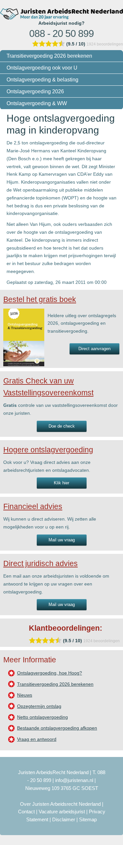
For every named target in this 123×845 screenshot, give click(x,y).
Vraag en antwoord (36, 739)
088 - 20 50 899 (61, 33)
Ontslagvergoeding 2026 (35, 91)
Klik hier (61, 482)
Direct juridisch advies (40, 563)
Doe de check (62, 426)
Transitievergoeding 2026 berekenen (49, 56)
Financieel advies (32, 506)
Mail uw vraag (62, 539)
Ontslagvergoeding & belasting (42, 79)
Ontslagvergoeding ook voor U (42, 68)
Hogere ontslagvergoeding (48, 449)
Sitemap (88, 819)
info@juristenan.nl (74, 780)
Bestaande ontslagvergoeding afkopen (57, 728)
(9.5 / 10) (76, 43)
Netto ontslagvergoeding (42, 717)
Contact (26, 811)
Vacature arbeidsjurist (62, 811)
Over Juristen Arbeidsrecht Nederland (60, 804)
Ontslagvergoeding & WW (37, 103)
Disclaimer (63, 819)
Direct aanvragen (94, 348)
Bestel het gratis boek (39, 299)
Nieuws (24, 695)
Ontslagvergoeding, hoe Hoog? (49, 673)
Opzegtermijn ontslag (39, 706)
